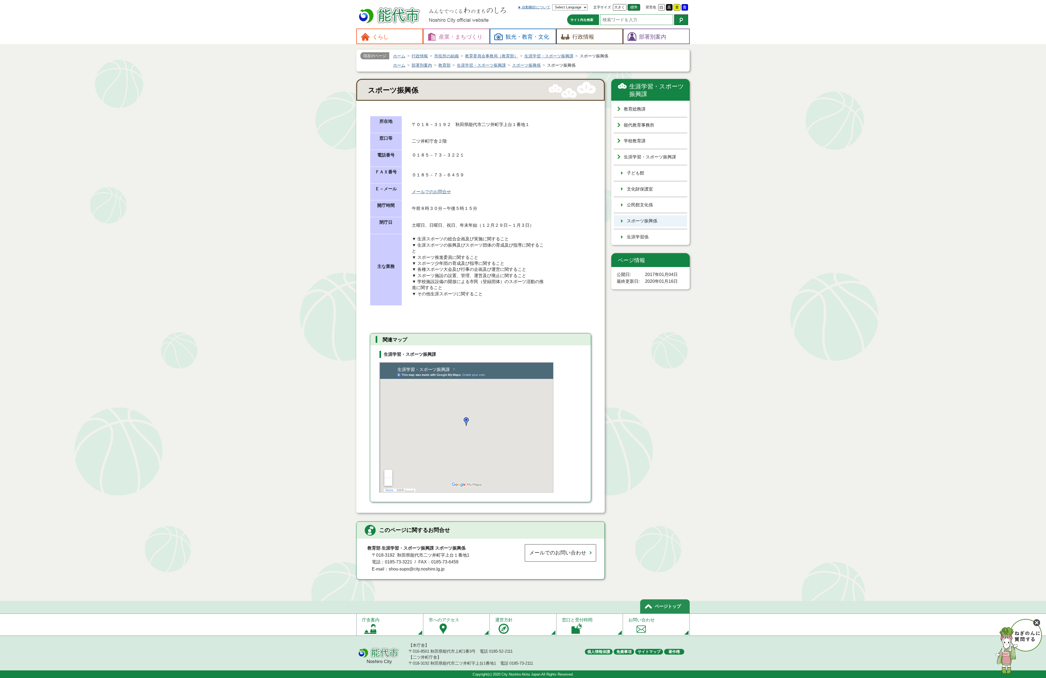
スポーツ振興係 (642, 221)
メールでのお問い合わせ (557, 553)
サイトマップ (649, 651)
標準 (633, 7)
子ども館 (635, 173)
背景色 (651, 7)
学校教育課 (635, 141)
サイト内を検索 (581, 20)
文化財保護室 (640, 189)
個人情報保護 (598, 651)
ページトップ (668, 606)
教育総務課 (635, 109)
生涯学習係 (638, 237)
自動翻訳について (536, 7)
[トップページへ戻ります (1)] (390, 16)
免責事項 (624, 651)
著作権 (674, 651)
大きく (619, 7)
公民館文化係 (640, 205)
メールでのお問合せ (431, 191)
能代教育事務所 (639, 125)
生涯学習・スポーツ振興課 (656, 90)
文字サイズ (602, 7)
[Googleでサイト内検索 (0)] (681, 19)
